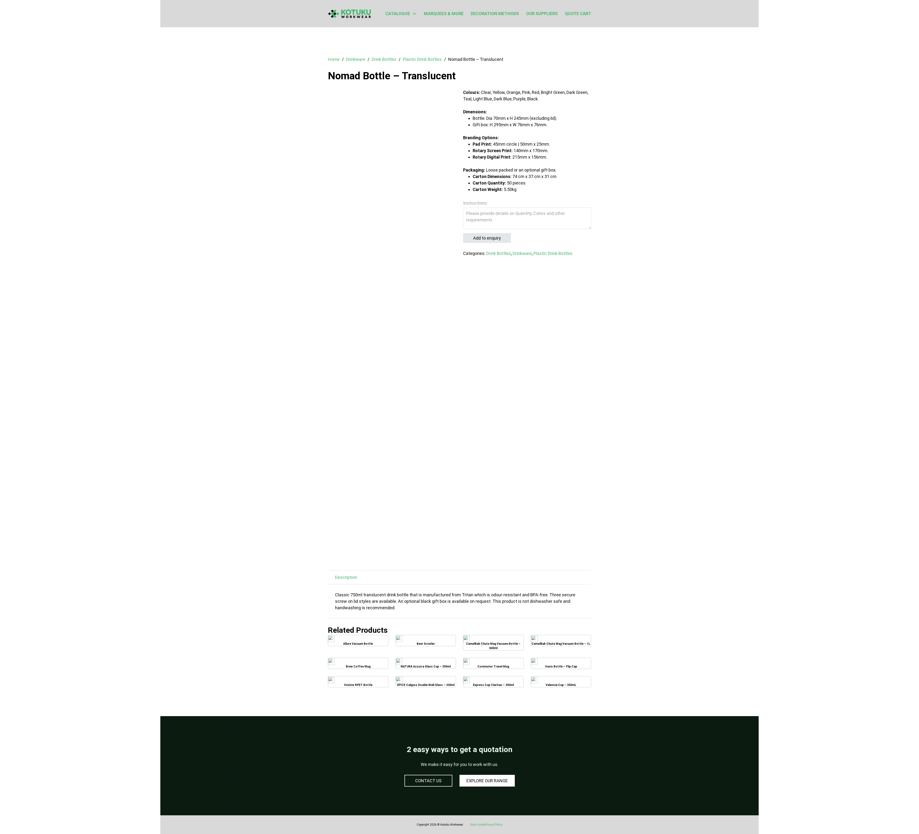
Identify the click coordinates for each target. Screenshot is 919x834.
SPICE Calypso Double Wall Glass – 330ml (425, 683)
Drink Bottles (384, 59)
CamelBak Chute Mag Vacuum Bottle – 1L (561, 642)
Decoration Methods (495, 13)
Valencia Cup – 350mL (561, 683)
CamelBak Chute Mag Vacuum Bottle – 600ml (493, 642)
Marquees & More (444, 13)
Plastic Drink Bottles (422, 59)
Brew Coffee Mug (358, 665)
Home (334, 59)
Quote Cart (578, 13)
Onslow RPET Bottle (358, 683)
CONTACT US (428, 780)
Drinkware (355, 59)
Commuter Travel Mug (493, 665)
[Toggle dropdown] (414, 14)
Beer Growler (426, 642)
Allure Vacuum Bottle (358, 642)
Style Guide (477, 824)
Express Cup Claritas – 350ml (493, 683)
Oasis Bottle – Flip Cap (560, 665)
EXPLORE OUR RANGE (487, 780)
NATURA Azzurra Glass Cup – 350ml (425, 665)
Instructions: (475, 203)
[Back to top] (902, 819)
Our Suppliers (542, 13)
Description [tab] (346, 577)
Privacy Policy (493, 824)
